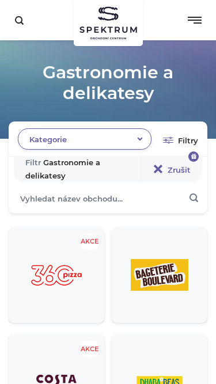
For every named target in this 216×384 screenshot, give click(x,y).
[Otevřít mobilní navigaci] (195, 20)
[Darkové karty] (193, 156)
